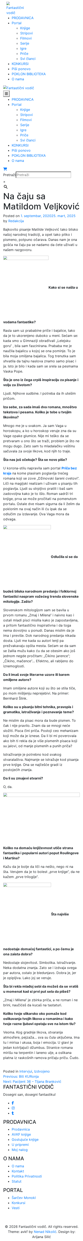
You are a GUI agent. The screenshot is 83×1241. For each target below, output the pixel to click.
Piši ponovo (21, 69)
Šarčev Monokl (24, 1198)
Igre (23, 48)
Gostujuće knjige (25, 1139)
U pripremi (20, 1144)
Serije (24, 43)
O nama (18, 79)
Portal (16, 23)
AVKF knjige (21, 1134)
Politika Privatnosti (27, 1176)
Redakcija (16, 221)
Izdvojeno (42, 1071)
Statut (16, 1181)
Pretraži (9, 175)
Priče (24, 53)
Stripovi (26, 33)
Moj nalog (20, 1150)
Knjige (25, 28)
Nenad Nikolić (45, 1232)
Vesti (16, 1208)
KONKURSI (20, 64)
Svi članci (28, 58)
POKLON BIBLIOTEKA (29, 74)
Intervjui (25, 1071)
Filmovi (26, 38)
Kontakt (18, 1171)
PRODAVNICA (23, 18)
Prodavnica (21, 1129)
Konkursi (18, 1203)
